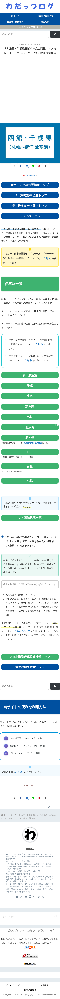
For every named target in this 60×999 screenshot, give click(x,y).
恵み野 (29, 406)
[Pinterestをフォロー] (34, 897)
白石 (30, 451)
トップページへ (30, 216)
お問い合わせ (30, 989)
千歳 (30, 385)
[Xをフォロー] (21, 897)
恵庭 (30, 396)
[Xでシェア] (14, 166)
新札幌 (29, 437)
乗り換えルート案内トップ (29, 205)
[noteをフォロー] (30, 897)
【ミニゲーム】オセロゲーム (30, 27)
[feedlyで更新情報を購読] (38, 897)
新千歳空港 (30, 375)
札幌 (30, 480)
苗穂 (30, 466)
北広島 (29, 427)
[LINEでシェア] (33, 166)
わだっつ (30, 848)
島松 (30, 416)
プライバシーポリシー (15, 985)
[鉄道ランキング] (30, 955)
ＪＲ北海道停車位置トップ (29, 195)
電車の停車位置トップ (29, 667)
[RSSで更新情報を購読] (43, 897)
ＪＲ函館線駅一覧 (30, 517)
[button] (46, 166)
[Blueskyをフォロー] (26, 897)
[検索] (55, 34)
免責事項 (44, 985)
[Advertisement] (30, 89)
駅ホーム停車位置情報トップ (30, 185)
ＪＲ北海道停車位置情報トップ (29, 656)
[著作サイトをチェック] (17, 897)
